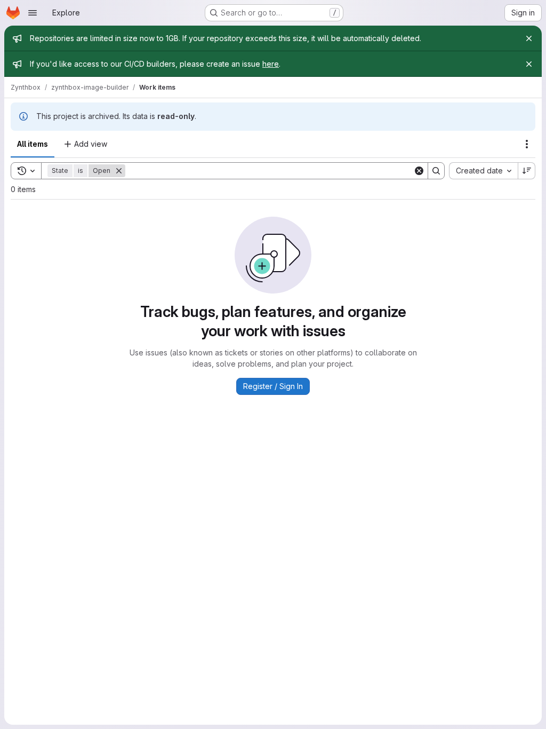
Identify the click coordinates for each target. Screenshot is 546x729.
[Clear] (419, 170)
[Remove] (119, 170)
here (270, 63)
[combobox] (483, 170)
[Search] (436, 170)
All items (32, 143)
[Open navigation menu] (32, 12)
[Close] (529, 38)
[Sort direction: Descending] (526, 170)
